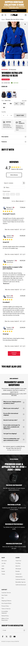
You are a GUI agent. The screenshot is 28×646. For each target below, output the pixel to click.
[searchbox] (12, 183)
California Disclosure (21, 584)
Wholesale (18, 568)
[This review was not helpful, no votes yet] (23, 229)
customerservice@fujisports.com (10, 393)
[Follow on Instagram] (10, 636)
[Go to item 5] (23, 64)
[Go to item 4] (18, 64)
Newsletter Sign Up (20, 582)
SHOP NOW (14, 10)
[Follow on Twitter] (7, 636)
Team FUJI (18, 560)
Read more (6, 283)
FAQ (3, 598)
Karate (3, 571)
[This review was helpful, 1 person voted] (20, 289)
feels (17, 194)
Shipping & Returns (6, 600)
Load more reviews (14, 353)
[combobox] (18, 201)
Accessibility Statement (5, 612)
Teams (3, 574)
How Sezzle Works (6, 603)
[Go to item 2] (9, 64)
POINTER (17, 641)
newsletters (18, 126)
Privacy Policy (5, 606)
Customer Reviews (20, 579)
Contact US (18, 574)
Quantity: (4, 112)
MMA (3, 568)
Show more (6, 198)
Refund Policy (5, 615)
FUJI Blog (18, 563)
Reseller (18, 571)
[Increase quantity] (11, 115)
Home (3, 19)
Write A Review (14, 175)
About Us (18, 566)
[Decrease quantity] (4, 115)
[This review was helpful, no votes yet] (20, 229)
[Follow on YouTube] (14, 636)
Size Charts (4, 595)
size (8, 194)
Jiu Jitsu (4, 563)
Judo (3, 566)
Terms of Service (6, 608)
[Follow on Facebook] (3, 636)
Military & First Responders (5, 619)
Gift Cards (4, 560)
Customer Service (6, 592)
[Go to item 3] (14, 64)
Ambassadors (19, 576)
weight (12, 194)
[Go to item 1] (4, 64)
